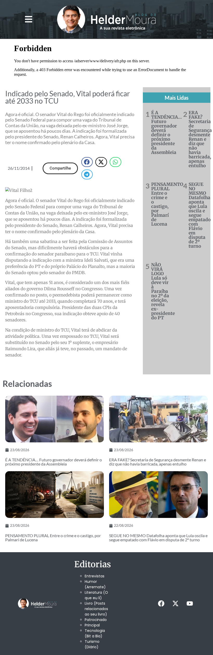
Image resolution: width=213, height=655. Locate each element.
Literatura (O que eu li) (96, 595)
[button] (28, 19)
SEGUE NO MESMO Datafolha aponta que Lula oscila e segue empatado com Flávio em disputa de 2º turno (200, 215)
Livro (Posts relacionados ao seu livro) (96, 609)
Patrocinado (96, 619)
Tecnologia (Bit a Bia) (95, 633)
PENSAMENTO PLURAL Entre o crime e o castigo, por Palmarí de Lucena (167, 204)
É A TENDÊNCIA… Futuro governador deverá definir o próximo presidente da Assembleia (166, 132)
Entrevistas (94, 576)
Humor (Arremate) (95, 584)
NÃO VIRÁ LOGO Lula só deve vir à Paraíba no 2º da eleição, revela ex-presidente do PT (163, 291)
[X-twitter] (175, 603)
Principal (92, 625)
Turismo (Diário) (92, 644)
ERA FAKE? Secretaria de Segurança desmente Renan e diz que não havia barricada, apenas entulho (200, 139)
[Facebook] (161, 603)
